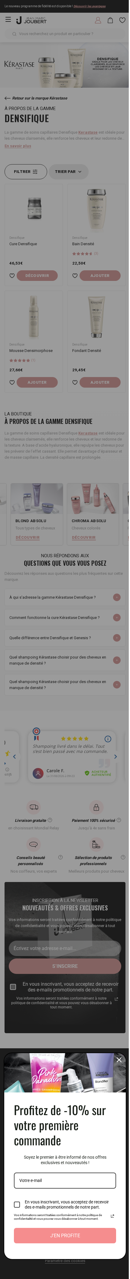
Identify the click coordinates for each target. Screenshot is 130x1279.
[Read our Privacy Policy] (108, 1216)
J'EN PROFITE (63, 1235)
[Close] (114, 1060)
